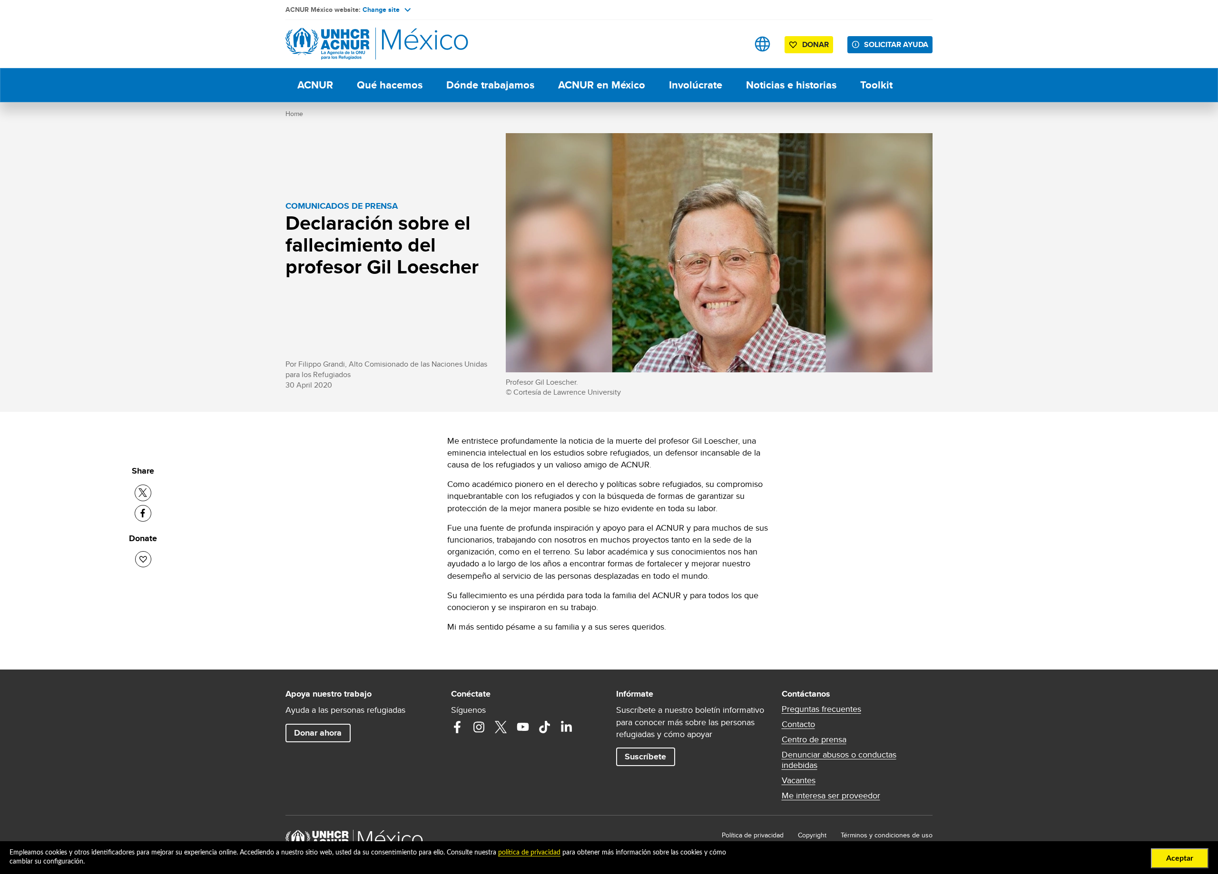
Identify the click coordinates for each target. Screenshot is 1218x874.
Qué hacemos (389, 85)
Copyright (812, 835)
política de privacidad (529, 852)
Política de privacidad (753, 835)
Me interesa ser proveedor (831, 795)
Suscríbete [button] (645, 756)
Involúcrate (695, 85)
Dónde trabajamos (490, 85)
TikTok (545, 727)
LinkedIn (566, 727)
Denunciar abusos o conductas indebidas (839, 759)
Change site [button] (381, 9)
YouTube (523, 727)
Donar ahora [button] (318, 733)
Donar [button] (815, 44)
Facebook (457, 727)
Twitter (501, 727)
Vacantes (798, 780)
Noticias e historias (791, 85)
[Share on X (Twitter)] (143, 493)
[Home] (352, 44)
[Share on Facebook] (143, 513)
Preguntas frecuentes (821, 709)
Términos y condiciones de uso (887, 835)
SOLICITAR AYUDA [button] (896, 44)
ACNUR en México (601, 85)
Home (294, 113)
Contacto (798, 724)
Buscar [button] (732, 44)
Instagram (479, 727)
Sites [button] (762, 44)
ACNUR (315, 85)
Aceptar (1179, 858)
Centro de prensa (814, 739)
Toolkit (876, 85)
